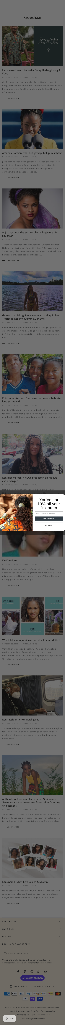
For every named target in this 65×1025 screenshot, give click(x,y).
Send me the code (49, 518)
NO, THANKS (48, 525)
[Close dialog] (63, 496)
